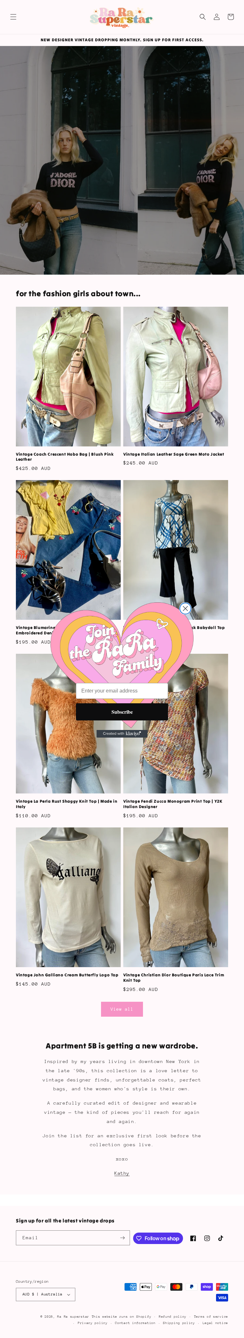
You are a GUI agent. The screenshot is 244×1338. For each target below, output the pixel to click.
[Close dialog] (185, 608)
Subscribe (122, 711)
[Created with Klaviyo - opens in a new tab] (122, 734)
